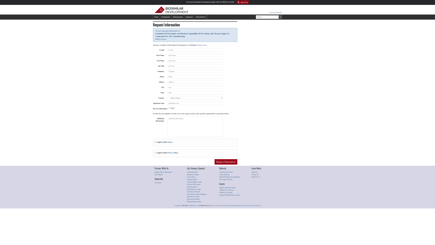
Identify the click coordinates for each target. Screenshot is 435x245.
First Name (160, 55)
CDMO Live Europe (225, 192)
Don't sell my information (253, 205)
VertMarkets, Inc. (193, 205)
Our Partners (159, 174)
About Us (254, 172)
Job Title (161, 66)
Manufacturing (178, 17)
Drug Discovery (192, 187)
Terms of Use (215, 205)
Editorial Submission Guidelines (229, 177)
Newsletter (158, 182)
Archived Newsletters (226, 172)
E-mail (162, 50)
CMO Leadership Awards (227, 187)
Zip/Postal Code (158, 103)
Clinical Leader (192, 179)
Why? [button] (173, 108)
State (162, 92)
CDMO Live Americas (226, 190)
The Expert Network (225, 179)
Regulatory (189, 17)
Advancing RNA (192, 172)
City (162, 87)
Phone (162, 76)
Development (166, 17)
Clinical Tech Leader (193, 184)
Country (161, 98)
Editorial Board (200, 17)
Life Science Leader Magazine (196, 194)
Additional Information (160, 119)
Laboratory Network (193, 192)
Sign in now (202, 45)
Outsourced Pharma (193, 199)
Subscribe (279, 12)
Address (161, 82)
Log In (271, 12)
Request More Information (163, 172)
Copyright (177, 205)
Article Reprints (224, 174)
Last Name (160, 60)
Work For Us (255, 177)
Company (160, 71)
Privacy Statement (224, 205)
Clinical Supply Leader (194, 182)
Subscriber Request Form (238, 205)
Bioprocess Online (193, 174)
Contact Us (255, 174)
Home (156, 17)
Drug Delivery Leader (194, 189)
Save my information (160, 108)
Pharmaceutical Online (194, 201)
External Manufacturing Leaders (229, 195)
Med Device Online (193, 196)
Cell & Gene (191, 177)
